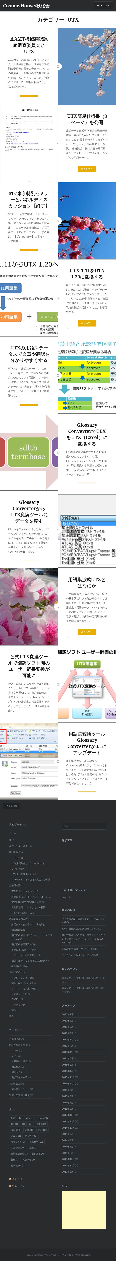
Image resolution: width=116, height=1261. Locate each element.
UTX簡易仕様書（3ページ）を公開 (80, 948)
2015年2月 (67, 1108)
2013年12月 (68, 1159)
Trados (15, 1050)
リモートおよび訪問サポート (26, 955)
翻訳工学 (67, 840)
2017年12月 (68, 1039)
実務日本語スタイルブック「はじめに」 (31, 896)
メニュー (105, 5)
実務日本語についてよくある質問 (28, 907)
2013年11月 (68, 1165)
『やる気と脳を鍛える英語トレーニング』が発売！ (83, 920)
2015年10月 (68, 1083)
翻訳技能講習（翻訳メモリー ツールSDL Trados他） (31, 937)
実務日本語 (15, 885)
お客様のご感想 (19, 1061)
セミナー (31, 1135)
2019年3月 (67, 1020)
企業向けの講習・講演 (22, 912)
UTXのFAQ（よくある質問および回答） (32, 879)
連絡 (11, 1015)
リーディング (18, 1004)
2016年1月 (67, 1071)
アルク (16, 1135)
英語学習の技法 (17, 971)
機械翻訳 (16, 1066)
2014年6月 (67, 1146)
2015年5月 (67, 1102)
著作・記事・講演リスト (21, 845)
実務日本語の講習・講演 (23, 949)
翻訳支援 (38, 1153)
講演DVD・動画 (19, 966)
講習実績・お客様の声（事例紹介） (29, 924)
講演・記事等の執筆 (19, 1095)
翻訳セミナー (18, 1072)
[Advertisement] (84, 1210)
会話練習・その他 (20, 993)
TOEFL (27, 1124)
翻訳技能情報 (18, 929)
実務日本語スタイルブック (25, 891)
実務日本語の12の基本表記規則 (27, 902)
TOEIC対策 (17, 999)
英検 (15, 1159)
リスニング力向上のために (25, 988)
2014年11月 (68, 1121)
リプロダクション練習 (22, 977)
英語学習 (29, 1159)
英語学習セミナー (20, 1089)
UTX (13, 1055)
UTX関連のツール (20, 868)
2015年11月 (68, 1077)
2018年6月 (67, 1026)
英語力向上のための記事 (23, 983)
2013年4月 (67, 1171)
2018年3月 (67, 1033)
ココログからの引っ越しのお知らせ (80, 955)
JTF (14, 1124)
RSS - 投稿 (16, 1179)
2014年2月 (67, 1153)
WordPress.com (82, 1254)
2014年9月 (67, 1134)
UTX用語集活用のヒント (24, 874)
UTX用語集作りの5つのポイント (28, 863)
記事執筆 (17, 1165)
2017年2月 (67, 1045)
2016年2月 (67, 1064)
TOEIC (41, 1124)
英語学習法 (15, 1083)
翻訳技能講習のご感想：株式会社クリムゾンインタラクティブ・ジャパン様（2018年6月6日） (83, 939)
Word (42, 1129)
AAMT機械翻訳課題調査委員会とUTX (81, 928)
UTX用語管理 (16, 852)
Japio (43, 1118)
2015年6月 (67, 1096)
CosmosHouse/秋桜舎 (26, 6)
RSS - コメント (19, 1186)
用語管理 (17, 1147)
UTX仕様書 (17, 858)
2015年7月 (67, 1089)
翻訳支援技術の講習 (19, 918)
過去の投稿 (11, 806)
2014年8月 (67, 1140)
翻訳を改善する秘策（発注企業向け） (30, 960)
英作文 (14, 1010)
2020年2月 (67, 1014)
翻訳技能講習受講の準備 (23, 944)
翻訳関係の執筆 (19, 1077)
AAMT (16, 1118)
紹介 (11, 839)
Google (30, 1118)
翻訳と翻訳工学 (17, 1045)
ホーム (12, 833)
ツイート (66, 897)
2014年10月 (68, 1127)
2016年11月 (68, 1052)
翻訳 (32, 1147)
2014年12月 (68, 1115)
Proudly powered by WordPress (41, 1254)
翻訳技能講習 (19, 1153)
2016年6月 (67, 1058)
